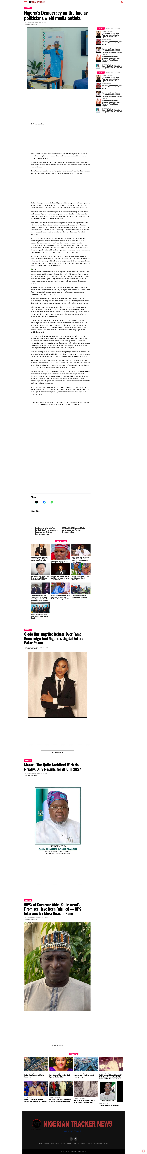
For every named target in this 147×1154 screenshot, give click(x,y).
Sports (83, 1144)
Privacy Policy (98, 1144)
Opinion (63, 1144)
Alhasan (44, 522)
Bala (49, 522)
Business (69, 1144)
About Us (89, 1144)
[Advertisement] (61, 109)
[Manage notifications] (143, 1151)
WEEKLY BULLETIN (55, 1144)
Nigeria (55, 522)
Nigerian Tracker (32, 24)
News (40, 1144)
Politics (76, 1144)
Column (106, 1144)
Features (46, 1144)
